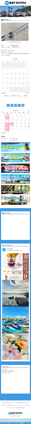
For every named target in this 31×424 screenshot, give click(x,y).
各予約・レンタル (12, 402)
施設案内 (6, 402)
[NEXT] (28, 110)
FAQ (17, 402)
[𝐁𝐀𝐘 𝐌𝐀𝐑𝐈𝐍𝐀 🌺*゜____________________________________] (15, 266)
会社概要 (9, 405)
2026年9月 (27, 93)
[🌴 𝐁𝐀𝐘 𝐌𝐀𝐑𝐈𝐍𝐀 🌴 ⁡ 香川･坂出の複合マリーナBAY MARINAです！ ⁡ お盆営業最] (15, 346)
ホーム (2, 402)
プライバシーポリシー (20, 405)
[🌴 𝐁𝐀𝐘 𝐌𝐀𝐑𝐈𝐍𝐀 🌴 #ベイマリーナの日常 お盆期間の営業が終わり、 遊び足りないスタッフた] (15, 293)
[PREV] (2, 110)
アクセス (13, 405)
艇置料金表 (21, 402)
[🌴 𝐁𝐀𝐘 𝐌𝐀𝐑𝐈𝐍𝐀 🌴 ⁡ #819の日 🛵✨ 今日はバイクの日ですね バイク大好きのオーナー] (15, 320)
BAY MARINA (17, 416)
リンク (6, 405)
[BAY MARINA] (15, 3)
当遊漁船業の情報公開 (20, 407)
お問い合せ (27, 405)
